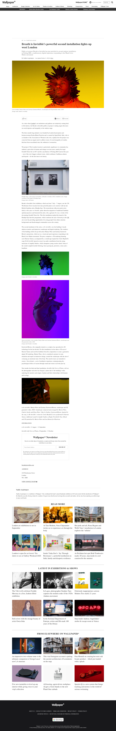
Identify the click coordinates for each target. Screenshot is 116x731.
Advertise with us (42, 714)
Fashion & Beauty (60, 6)
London (33, 123)
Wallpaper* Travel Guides (89, 9)
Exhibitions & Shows (31, 40)
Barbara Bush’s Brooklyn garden (36, 9)
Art (22, 40)
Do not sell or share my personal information (64, 714)
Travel (87, 6)
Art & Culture (36, 6)
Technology (69, 6)
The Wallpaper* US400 (54, 9)
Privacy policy (72, 711)
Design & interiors (25, 6)
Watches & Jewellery (47, 6)
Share (25, 118)
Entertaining (95, 6)
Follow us (58, 118)
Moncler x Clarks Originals (71, 9)
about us (32, 711)
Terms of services (41, 451)
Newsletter (66, 118)
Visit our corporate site (74, 726)
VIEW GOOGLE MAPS (29, 481)
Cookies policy (82, 711)
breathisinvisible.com (28, 465)
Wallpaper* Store (105, 6)
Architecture (15, 6)
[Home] (7, 6)
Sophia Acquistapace (29, 58)
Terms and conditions (59, 711)
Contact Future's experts (44, 711)
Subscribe (106, 2)
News (52, 58)
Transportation (79, 6)
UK (68, 217)
